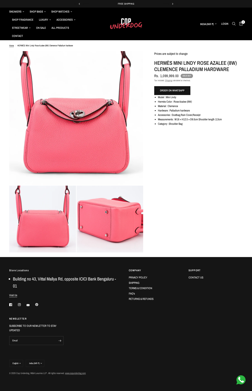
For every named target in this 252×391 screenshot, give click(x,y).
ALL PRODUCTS (60, 28)
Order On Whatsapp (172, 90)
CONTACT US (196, 277)
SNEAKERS (15, 11)
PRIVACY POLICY (138, 277)
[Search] (233, 24)
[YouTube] (31, 305)
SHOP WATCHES (60, 11)
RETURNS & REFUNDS (141, 299)
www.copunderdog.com (75, 373)
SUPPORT (195, 270)
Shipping (168, 80)
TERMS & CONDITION (140, 288)
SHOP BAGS (36, 11)
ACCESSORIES (64, 20)
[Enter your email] (59, 340)
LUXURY (43, 20)
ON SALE (41, 28)
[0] (240, 24)
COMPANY (135, 270)
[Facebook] (13, 305)
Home (11, 45)
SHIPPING (134, 283)
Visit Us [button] (13, 295)
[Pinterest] (39, 304)
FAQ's (132, 293)
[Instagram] (22, 305)
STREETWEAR (20, 28)
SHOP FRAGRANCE (22, 20)
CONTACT (17, 36)
